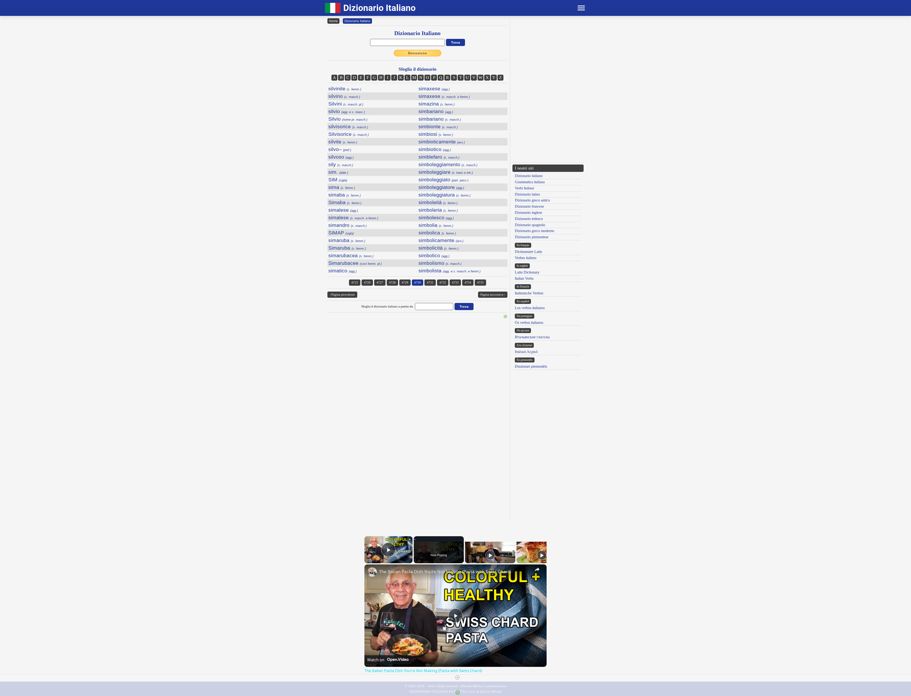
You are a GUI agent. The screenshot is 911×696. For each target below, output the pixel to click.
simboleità (437, 202)
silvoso (340, 157)
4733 (455, 282)
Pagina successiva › (492, 294)
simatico (342, 270)
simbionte (438, 126)
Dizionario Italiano (357, 21)
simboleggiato (443, 179)
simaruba (346, 240)
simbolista (449, 270)
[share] (537, 569)
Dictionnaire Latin (528, 252)
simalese (343, 210)
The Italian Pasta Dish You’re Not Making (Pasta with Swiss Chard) (445, 571)
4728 (392, 282)
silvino (344, 96)
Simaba (344, 202)
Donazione (417, 53)
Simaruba (347, 248)
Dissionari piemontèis (531, 366)
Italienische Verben (529, 293)
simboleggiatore (441, 187)
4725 (354, 282)
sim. (338, 172)
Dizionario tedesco (529, 219)
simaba (344, 194)
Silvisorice (348, 134)
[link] (372, 572)
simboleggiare (445, 172)
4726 (367, 282)
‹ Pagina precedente (342, 294)
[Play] (490, 555)
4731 (430, 282)
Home (333, 21)
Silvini (345, 103)
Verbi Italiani (524, 188)
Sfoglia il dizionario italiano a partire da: (387, 306)
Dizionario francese (529, 206)
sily (340, 164)
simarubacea (350, 255)
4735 (480, 282)
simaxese (434, 88)
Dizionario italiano (529, 176)
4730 (417, 282)
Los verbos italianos (530, 308)
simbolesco (436, 217)
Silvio (347, 119)
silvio (346, 111)
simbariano (435, 111)
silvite (342, 141)
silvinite (344, 88)
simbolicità (438, 248)
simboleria (438, 210)
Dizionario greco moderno (534, 231)
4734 (468, 282)
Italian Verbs (524, 278)
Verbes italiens (525, 258)
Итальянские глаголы (532, 337)
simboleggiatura (444, 194)
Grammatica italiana (530, 182)
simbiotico (434, 149)
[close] (457, 677)
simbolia (435, 225)
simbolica (437, 232)
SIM (337, 179)
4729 (405, 282)
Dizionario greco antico (532, 200)
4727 (379, 282)
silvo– (339, 149)
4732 (442, 282)
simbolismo (439, 263)
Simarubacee (355, 263)
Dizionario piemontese (531, 237)
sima (341, 187)
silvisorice (348, 126)
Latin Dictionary (527, 272)
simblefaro (438, 157)
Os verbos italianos (529, 323)
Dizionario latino (527, 194)
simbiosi (435, 134)
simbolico (433, 255)
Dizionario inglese (528, 213)
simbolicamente (440, 240)
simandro (347, 225)
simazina (436, 103)
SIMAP (341, 232)
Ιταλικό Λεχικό (526, 352)
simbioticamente (441, 141)
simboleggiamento (447, 164)
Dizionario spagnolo (530, 225)
